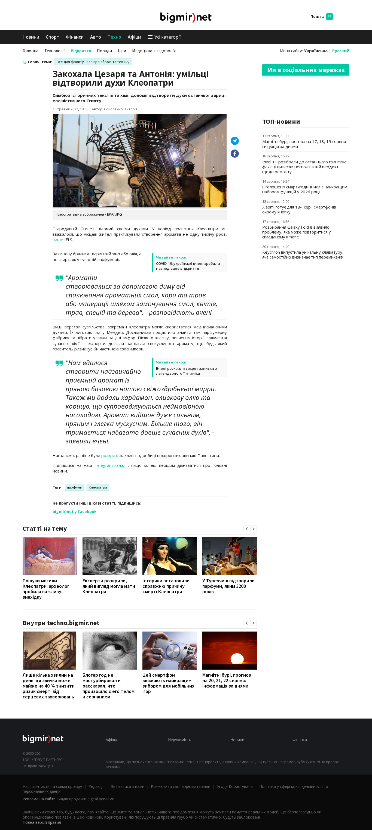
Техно (114, 37)
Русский (340, 50)
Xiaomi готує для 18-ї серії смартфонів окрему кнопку (299, 209)
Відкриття (81, 50)
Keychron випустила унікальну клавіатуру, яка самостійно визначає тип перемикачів (302, 254)
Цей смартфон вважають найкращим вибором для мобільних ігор (168, 683)
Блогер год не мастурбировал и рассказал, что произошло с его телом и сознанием (109, 686)
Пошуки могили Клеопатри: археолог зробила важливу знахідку (46, 588)
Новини (31, 37)
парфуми (74, 487)
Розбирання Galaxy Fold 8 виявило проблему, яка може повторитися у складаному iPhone (296, 232)
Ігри (122, 50)
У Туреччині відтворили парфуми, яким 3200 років (228, 586)
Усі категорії (167, 37)
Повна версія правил (42, 822)
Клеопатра (98, 487)
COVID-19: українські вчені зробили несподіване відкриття (188, 266)
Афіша (135, 37)
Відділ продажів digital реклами (85, 798)
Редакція (97, 786)
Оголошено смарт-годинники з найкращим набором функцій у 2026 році (304, 189)
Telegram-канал (109, 465)
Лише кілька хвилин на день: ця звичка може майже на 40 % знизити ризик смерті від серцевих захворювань (49, 686)
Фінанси (75, 37)
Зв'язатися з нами (127, 786)
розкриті (109, 455)
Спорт (52, 37)
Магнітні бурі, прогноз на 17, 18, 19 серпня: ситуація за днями (304, 144)
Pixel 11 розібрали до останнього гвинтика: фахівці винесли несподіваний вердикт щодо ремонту (304, 166)
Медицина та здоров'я (154, 50)
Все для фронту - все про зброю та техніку (93, 61)
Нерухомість (179, 739)
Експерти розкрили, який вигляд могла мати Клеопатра (109, 586)
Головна (30, 50)
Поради (104, 50)
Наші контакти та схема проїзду (52, 786)
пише (58, 239)
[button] (246, 529)
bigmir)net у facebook (75, 511)
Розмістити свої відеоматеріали (180, 786)
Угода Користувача (235, 786)
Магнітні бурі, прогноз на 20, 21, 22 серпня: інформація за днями (226, 680)
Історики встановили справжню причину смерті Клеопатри (166, 586)
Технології (54, 50)
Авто (95, 37)
